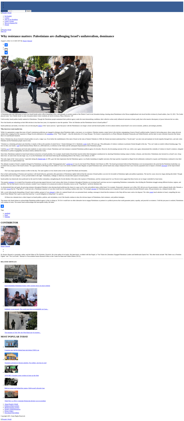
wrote (85, 144)
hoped (9, 189)
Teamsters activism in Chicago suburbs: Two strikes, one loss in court (25, 363)
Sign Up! (3, 31)
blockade (164, 165)
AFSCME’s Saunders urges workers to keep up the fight (22, 375)
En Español (8, 16)
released (52, 192)
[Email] (94, 49)
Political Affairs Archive (12, 406)
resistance (11, 182)
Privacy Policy (9, 411)
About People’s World (11, 404)
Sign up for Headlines (11, 19)
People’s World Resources (12, 409)
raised (151, 192)
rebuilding (50, 134)
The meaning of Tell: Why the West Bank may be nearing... (23, 332)
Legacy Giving (9, 21)
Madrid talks (42, 159)
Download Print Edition (12, 413)
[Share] (94, 44)
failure (40, 126)
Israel (6, 215)
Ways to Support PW (11, 23)
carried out (69, 164)
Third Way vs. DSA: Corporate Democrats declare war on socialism (25, 401)
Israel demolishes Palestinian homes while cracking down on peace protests (27, 285)
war (7, 149)
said (17, 146)
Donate (7, 25)
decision (93, 189)
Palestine (7, 217)
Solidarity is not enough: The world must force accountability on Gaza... (26, 309)
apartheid (7, 213)
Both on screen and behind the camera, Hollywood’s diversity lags (25, 388)
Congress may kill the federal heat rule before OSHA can (22, 350)
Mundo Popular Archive (12, 407)
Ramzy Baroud (27, 41)
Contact (7, 18)
